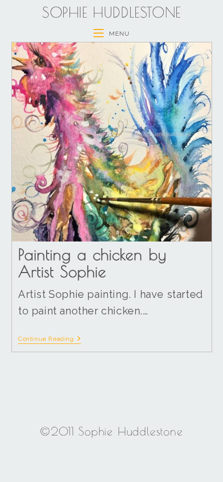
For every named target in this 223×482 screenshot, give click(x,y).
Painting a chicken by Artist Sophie (92, 262)
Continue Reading (49, 338)
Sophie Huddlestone (111, 12)
